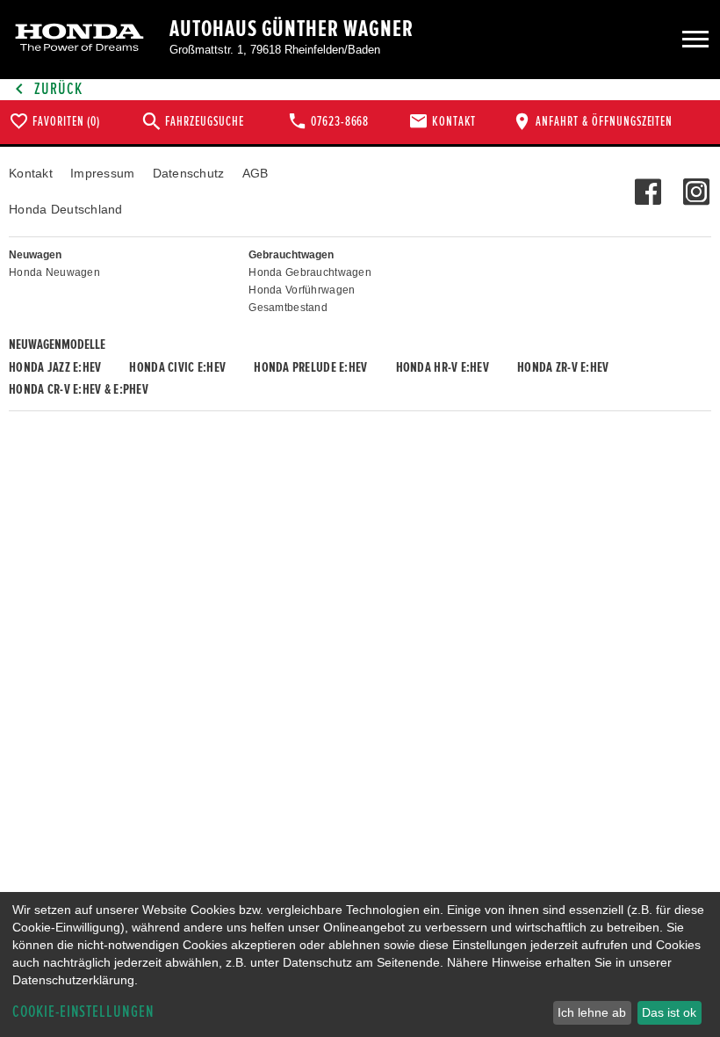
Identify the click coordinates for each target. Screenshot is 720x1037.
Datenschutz (189, 173)
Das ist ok (669, 1012)
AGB (255, 173)
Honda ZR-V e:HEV (562, 367)
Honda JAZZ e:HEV (55, 367)
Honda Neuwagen (54, 272)
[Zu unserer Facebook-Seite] (647, 183)
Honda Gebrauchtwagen (309, 272)
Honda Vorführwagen (301, 290)
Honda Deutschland (66, 209)
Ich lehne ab (592, 1012)
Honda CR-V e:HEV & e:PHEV (78, 389)
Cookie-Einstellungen (83, 1012)
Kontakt (31, 173)
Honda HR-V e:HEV (442, 367)
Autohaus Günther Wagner (291, 29)
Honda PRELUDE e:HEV (310, 367)
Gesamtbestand (288, 307)
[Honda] (79, 39)
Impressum (102, 173)
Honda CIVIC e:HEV (177, 367)
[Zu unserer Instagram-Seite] (696, 183)
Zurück (57, 89)
